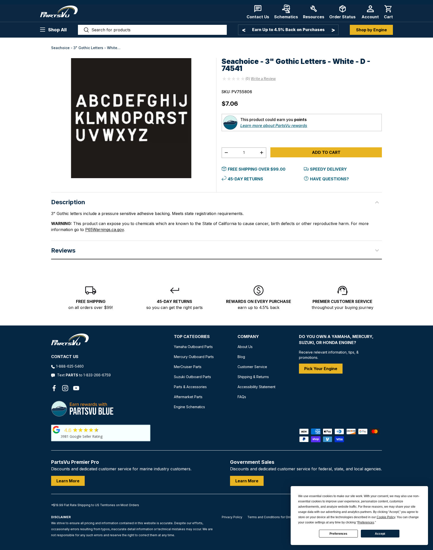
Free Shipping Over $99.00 (256, 169)
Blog (241, 357)
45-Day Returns (245, 178)
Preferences (338, 533)
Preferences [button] (366, 522)
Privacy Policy (232, 517)
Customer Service (252, 367)
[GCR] (56, 429)
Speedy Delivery (328, 169)
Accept (380, 533)
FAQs (242, 397)
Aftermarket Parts (188, 397)
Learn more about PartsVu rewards (273, 125)
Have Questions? (329, 178)
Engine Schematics (189, 407)
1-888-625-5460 (70, 366)
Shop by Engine (371, 29)
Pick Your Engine (320, 368)
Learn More (67, 480)
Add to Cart (326, 152)
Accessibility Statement (256, 387)
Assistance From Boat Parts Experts (288, 29)
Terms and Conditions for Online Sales (275, 517)
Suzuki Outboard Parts (192, 377)
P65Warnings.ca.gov (104, 229)
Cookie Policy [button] (386, 517)
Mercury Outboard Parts (194, 357)
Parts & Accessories (190, 387)
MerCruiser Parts (187, 367)
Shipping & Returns (253, 377)
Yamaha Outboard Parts (193, 347)
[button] (388, 12)
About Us (245, 347)
